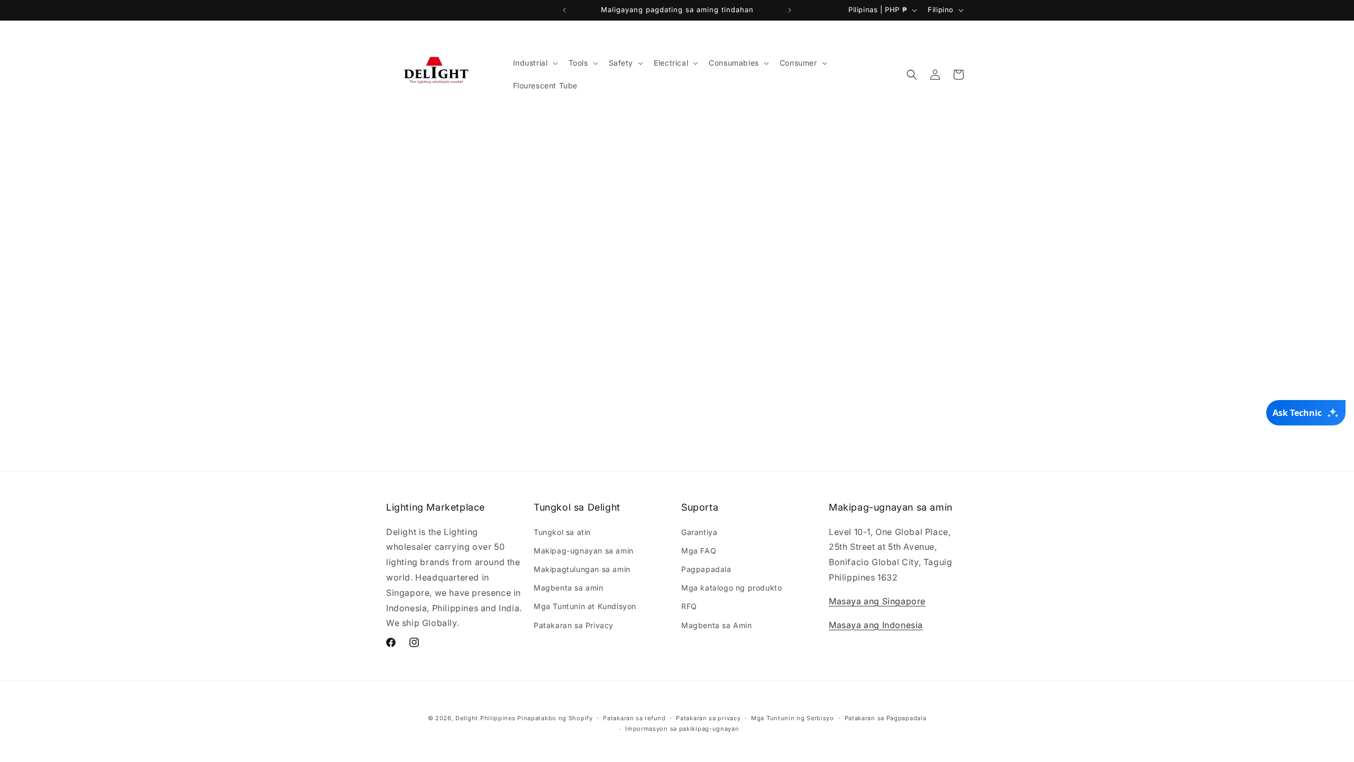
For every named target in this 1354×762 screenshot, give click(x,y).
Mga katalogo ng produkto (731, 587)
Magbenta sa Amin (716, 625)
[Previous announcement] (564, 10)
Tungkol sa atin (562, 532)
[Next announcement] (789, 10)
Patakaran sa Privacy (574, 625)
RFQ (689, 606)
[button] (534, 63)
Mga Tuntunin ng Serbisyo (792, 718)
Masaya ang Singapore (877, 601)
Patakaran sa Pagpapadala (886, 718)
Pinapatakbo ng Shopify (554, 718)
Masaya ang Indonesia (876, 625)
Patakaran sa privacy (708, 718)
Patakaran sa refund (634, 718)
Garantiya (699, 532)
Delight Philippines (485, 718)
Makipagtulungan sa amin (582, 569)
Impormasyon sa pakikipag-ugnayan (682, 728)
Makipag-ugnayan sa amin (584, 550)
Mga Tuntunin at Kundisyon (585, 606)
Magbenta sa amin (568, 587)
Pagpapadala (706, 569)
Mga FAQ (698, 550)
